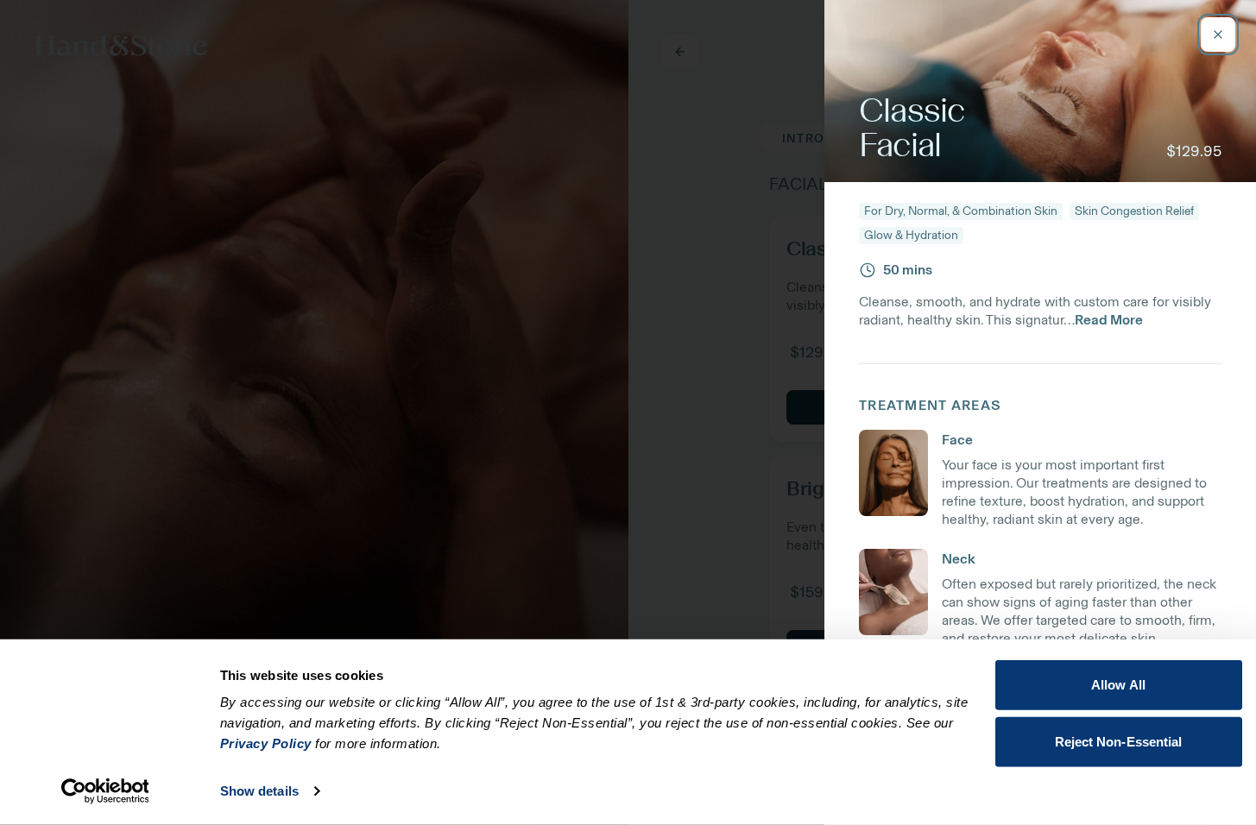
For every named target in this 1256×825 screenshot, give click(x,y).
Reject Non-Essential (1119, 741)
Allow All (1118, 684)
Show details (259, 791)
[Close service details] (1218, 34)
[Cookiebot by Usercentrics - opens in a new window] (104, 791)
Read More (1109, 320)
